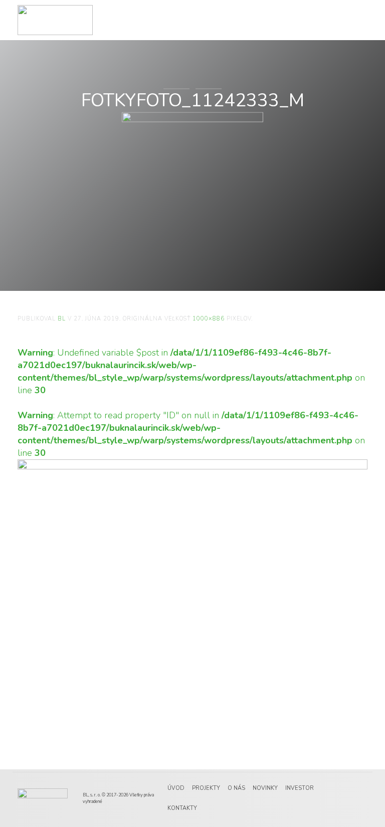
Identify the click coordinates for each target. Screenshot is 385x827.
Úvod (175, 788)
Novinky (265, 788)
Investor (299, 788)
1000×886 (208, 318)
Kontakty (182, 808)
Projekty (206, 788)
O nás (236, 788)
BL (62, 318)
